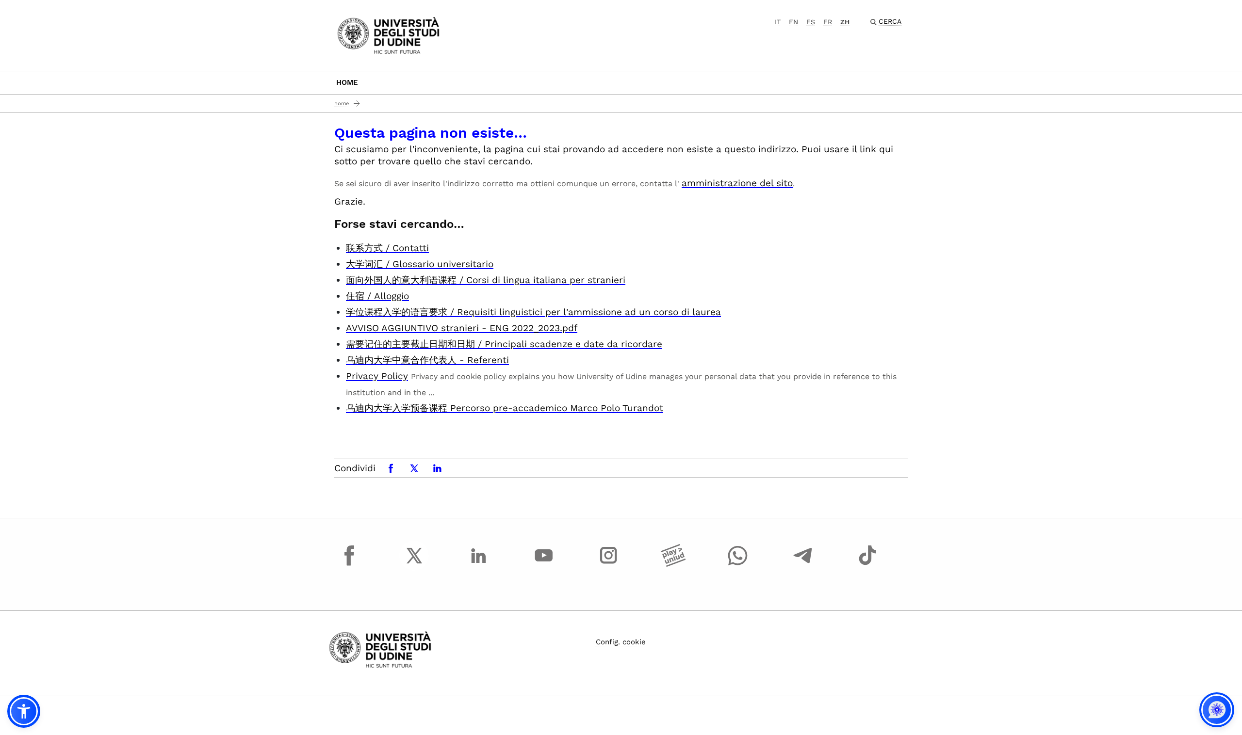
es (810, 22)
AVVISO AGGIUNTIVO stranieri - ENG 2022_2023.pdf (461, 328)
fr (827, 22)
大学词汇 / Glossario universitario (419, 264)
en (793, 22)
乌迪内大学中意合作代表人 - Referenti (427, 360)
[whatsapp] (738, 564)
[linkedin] (479, 564)
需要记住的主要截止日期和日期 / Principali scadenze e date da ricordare (504, 344)
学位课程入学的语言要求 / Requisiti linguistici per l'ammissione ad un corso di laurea (533, 312)
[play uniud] (673, 564)
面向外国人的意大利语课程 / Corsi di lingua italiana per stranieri (485, 280)
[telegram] (803, 564)
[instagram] (608, 564)
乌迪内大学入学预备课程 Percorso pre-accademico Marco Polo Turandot (504, 408)
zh (845, 22)
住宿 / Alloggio (377, 296)
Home (347, 82)
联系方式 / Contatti (387, 248)
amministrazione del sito (737, 183)
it (778, 22)
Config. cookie (621, 642)
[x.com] (414, 564)
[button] (24, 711)
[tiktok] (867, 564)
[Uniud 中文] (388, 34)
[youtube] (544, 564)
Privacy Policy (377, 376)
